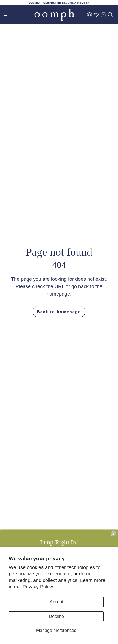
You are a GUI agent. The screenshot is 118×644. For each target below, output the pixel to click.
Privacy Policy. (38, 586)
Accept (56, 602)
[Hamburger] (7, 15)
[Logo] (54, 14)
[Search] (110, 14)
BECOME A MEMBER (75, 2)
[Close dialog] (113, 533)
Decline (56, 616)
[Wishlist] (96, 15)
